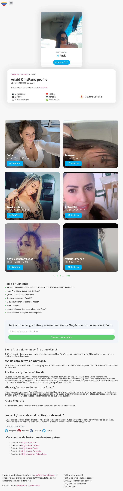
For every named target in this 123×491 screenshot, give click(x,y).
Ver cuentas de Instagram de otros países (24, 313)
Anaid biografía (13, 305)
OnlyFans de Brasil (29, 448)
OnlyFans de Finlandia (31, 451)
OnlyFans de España (30, 445)
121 (68, 275)
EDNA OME (71, 207)
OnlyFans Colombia (19, 74)
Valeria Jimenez (74, 258)
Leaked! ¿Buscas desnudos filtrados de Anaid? (26, 309)
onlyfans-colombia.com (44, 475)
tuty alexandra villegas (20, 258)
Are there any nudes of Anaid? (19, 298)
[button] (11, 3)
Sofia (10, 155)
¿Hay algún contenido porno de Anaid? (23, 302)
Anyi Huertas (14, 207)
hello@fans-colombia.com (28, 485)
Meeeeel (70, 155)
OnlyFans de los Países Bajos (34, 454)
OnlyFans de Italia (29, 442)
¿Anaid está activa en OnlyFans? (20, 294)
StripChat (43, 87)
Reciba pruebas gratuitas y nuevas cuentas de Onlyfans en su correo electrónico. (40, 287)
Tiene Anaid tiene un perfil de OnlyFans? (23, 291)
